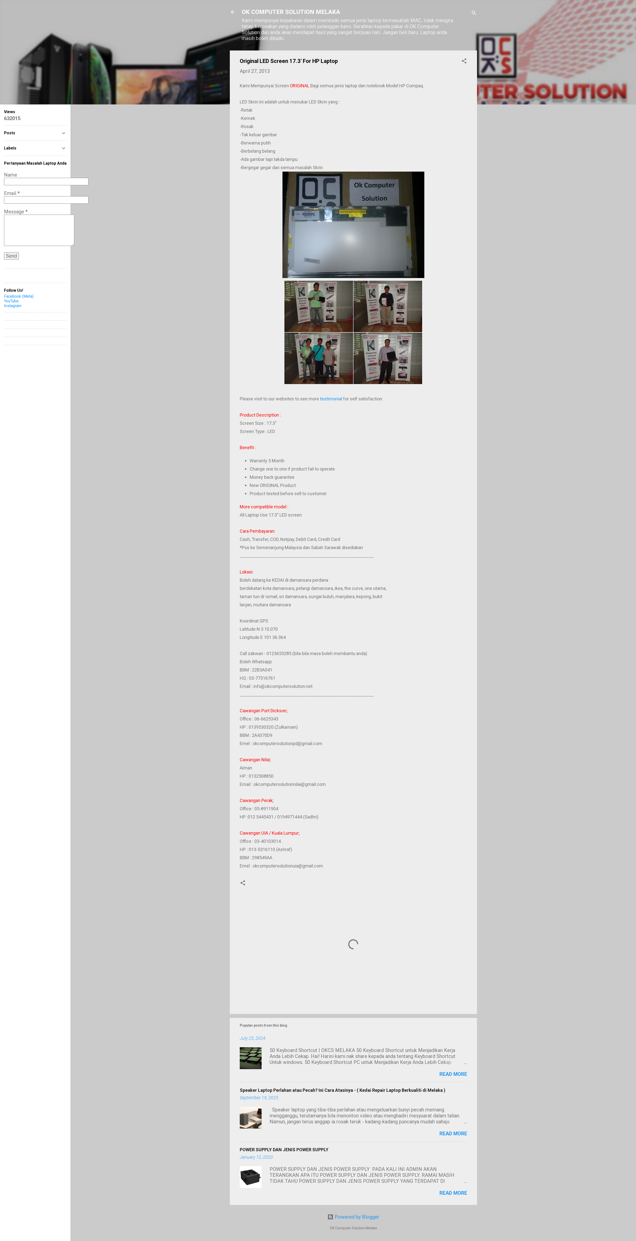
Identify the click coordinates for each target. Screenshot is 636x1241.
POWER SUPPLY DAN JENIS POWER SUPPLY (284, 1149)
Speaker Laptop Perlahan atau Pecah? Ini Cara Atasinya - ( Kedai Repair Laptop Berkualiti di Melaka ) (342, 1090)
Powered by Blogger (356, 1217)
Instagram (12, 305)
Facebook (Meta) (19, 296)
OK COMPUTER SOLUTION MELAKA (291, 11)
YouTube (11, 301)
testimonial (331, 398)
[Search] (474, 13)
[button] (464, 61)
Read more (453, 1074)
